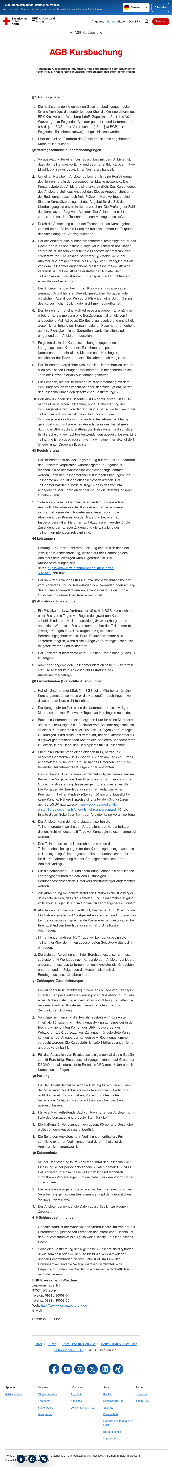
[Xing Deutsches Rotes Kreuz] (118, 1369)
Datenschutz (110, 1414)
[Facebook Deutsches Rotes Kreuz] (54, 1369)
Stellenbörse (45, 1407)
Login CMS (142, 1401)
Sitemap (108, 1407)
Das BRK (135, 21)
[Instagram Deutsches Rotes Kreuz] (79, 1369)
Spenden (160, 21)
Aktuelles (76, 1401)
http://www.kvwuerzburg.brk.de (64, 1305)
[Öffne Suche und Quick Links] (146, 21)
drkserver (141, 1394)
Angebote (98, 21)
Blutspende (45, 1414)
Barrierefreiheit (112, 1432)
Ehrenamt (44, 1401)
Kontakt (107, 1394)
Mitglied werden (47, 1394)
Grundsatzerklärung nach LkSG (118, 1423)
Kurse (111, 21)
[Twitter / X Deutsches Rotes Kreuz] (92, 1369)
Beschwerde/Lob (113, 1401)
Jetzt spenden (13, 1394)
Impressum (109, 1438)
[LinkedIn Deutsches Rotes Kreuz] (105, 1369)
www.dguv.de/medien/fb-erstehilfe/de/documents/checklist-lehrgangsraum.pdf (77, 807)
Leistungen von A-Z (82, 1407)
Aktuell (121, 21)
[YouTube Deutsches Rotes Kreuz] (66, 1369)
